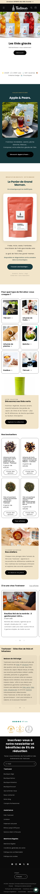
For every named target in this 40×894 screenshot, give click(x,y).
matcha (29, 690)
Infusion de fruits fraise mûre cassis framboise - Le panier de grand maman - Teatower (10, 460)
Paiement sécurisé (10, 824)
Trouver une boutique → (20, 267)
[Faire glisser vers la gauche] (16, 640)
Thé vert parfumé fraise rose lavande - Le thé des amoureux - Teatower (10, 500)
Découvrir (20, 53)
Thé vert (7, 318)
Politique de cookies (11, 856)
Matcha (26, 344)
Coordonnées (22, 891)
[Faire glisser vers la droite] (24, 640)
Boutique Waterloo (10, 782)
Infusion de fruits (27, 319)
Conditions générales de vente (14, 848)
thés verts (26, 687)
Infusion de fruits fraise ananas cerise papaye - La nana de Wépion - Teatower (30, 459)
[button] (4, 8)
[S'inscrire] (34, 764)
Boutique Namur (9, 778)
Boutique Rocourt (10, 787)
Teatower (11, 883)
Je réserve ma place (16, 573)
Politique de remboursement (23, 886)
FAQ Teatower (9, 815)
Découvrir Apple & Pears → (20, 154)
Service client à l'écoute (12, 832)
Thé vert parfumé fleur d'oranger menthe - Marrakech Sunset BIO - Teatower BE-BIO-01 (29, 500)
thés (18, 665)
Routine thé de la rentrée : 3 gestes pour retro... (18, 614)
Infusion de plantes (8, 345)
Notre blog (7, 799)
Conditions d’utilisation (30, 889)
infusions (25, 665)
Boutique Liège (9, 774)
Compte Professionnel (11, 803)
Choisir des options (10, 472)
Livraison (7, 819)
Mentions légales (10, 844)
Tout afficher (20, 521)
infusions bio (12, 690)
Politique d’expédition (10, 891)
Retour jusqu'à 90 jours (12, 828)
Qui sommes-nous (10, 791)
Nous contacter (9, 795)
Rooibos (6, 370)
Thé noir (26, 370)
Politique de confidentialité (13, 852)
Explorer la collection (16, 422)
